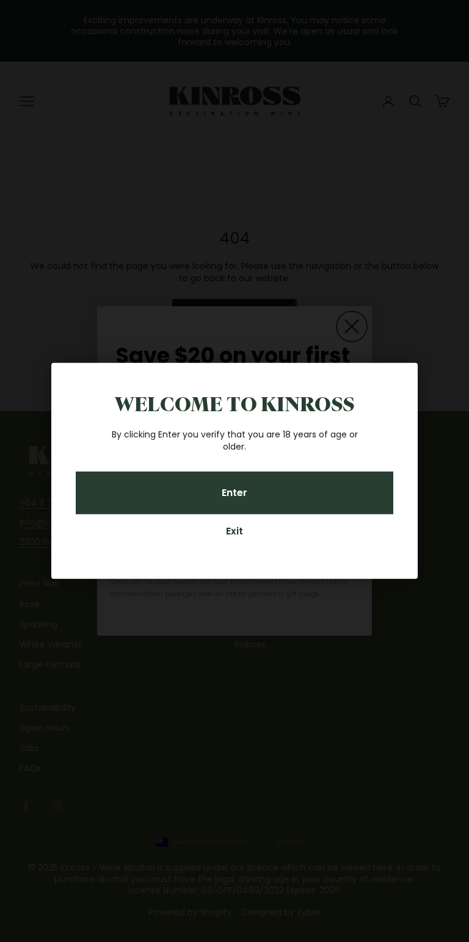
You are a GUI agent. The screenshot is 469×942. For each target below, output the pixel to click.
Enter (234, 492)
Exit (234, 531)
